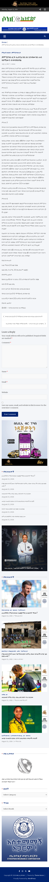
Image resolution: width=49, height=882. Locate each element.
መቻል (3, 694)
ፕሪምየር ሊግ (21, 610)
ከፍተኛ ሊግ (5, 651)
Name (5, 372)
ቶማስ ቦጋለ (17, 741)
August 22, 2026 (7, 616)
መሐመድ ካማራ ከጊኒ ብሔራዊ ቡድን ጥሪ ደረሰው (16, 494)
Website (5, 392)
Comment (6, 343)
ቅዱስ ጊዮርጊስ (5, 610)
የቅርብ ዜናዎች (8, 577)
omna (13, 64)
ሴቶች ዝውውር (6, 735)
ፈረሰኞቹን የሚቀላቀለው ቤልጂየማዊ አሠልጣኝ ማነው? (18, 476)
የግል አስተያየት (12, 651)
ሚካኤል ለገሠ (18, 616)
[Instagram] (22, 871)
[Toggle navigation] (5, 36)
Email (5, 382)
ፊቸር (18, 651)
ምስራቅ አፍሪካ (6, 53)
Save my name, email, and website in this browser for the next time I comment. (24, 406)
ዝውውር (15, 610)
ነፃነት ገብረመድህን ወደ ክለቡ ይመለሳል (13, 509)
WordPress (32, 878)
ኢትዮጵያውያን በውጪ (16, 735)
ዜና (11, 610)
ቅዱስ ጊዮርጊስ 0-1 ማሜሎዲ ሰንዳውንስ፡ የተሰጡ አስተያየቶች (23, 316)
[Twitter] (25, 871)
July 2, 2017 (6, 64)
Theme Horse (39, 875)
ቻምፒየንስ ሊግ (16, 53)
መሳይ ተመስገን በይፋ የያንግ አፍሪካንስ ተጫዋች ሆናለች (18, 501)
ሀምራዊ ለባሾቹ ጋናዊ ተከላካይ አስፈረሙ (14, 516)
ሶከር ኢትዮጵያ (18, 659)
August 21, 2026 (7, 659)
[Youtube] (29, 871)
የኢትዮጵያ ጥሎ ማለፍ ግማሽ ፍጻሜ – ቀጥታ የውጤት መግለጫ (25, 324)
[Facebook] (19, 871)
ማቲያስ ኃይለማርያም (20, 700)
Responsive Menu (40, 9)
